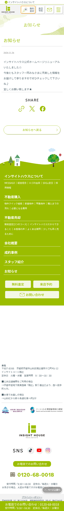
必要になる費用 (19, 208)
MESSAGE (9, 183)
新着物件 (29, 203)
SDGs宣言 (48, 183)
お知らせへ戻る (32, 129)
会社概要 (10, 243)
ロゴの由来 (34, 183)
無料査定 (32, 9)
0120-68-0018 (35, 474)
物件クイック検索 (13, 203)
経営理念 (22, 183)
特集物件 (40, 203)
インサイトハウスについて (21, 2)
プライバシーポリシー (32, 497)
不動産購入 (12, 196)
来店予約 (40, 9)
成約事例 (10, 252)
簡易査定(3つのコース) (15, 224)
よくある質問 (34, 229)
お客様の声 (19, 229)
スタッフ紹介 (14, 261)
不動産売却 (12, 217)
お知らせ (10, 271)
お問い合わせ (35, 294)
